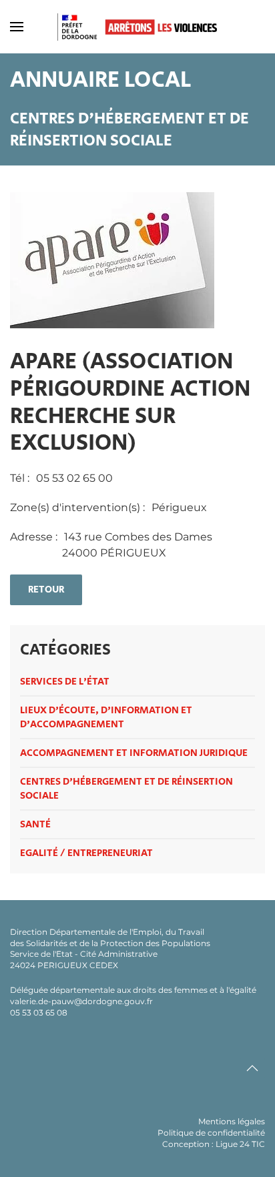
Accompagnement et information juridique (134, 753)
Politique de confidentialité (211, 1133)
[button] (16, 26)
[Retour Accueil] (137, 26)
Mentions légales (231, 1121)
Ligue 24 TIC (240, 1144)
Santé (35, 824)
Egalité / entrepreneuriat (86, 853)
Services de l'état (64, 682)
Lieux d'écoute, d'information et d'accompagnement (106, 717)
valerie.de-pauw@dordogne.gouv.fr (81, 1001)
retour (46, 589)
